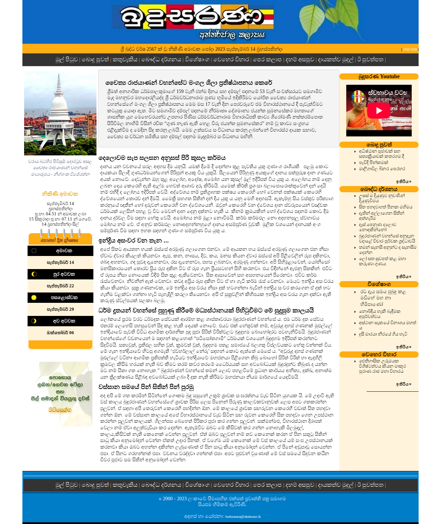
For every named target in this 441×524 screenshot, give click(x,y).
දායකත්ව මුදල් (335, 59)
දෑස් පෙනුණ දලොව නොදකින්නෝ (377, 227)
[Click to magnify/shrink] (60, 113)
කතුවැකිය (125, 59)
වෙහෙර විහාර (231, 59)
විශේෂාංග (197, 59)
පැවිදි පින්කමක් (373, 162)
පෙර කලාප (267, 59)
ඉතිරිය (404, 181)
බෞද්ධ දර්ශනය (161, 59)
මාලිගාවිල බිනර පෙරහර (382, 168)
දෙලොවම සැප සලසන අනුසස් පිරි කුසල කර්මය (162, 157)
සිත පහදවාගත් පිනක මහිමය (385, 207)
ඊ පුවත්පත (370, 59)
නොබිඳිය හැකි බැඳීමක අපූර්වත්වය (380, 314)
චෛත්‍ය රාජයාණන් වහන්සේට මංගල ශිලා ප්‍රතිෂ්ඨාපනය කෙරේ (188, 82)
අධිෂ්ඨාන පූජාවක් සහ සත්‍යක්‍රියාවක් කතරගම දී (381, 154)
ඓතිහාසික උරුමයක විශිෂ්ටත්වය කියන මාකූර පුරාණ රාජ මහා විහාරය (382, 366)
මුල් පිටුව (67, 59)
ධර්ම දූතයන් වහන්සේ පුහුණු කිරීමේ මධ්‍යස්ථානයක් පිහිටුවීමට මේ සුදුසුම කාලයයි (206, 310)
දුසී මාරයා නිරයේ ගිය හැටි (383, 334)
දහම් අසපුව (300, 59)
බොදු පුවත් (95, 59)
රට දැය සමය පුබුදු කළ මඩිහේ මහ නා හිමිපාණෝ (383, 298)
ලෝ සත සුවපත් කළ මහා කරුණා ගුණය (382, 261)
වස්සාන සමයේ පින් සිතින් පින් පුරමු (146, 386)
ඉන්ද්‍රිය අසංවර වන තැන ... (134, 240)
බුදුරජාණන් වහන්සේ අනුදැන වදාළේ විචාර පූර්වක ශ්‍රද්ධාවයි (387, 239)
